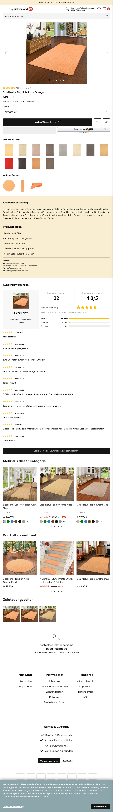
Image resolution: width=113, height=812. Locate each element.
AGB (85, 697)
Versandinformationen (54, 686)
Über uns (54, 681)
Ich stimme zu (100, 806)
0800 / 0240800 (56, 648)
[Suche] (107, 16)
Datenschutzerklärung (13, 806)
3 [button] (58, 526)
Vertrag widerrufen (49, 761)
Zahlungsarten (54, 691)
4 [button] (61, 526)
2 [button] (54, 526)
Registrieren (25, 686)
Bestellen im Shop (54, 702)
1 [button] (51, 526)
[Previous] (6, 53)
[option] (56, 2)
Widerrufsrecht (86, 681)
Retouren (54, 697)
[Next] (107, 53)
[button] (83, 130)
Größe (6, 106)
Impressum (85, 686)
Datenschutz (85, 691)
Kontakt (68, 760)
